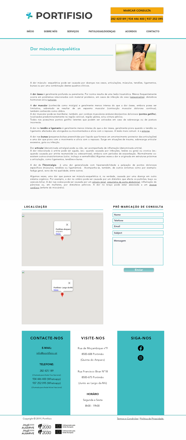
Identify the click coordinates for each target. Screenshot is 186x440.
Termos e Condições (127, 418)
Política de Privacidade (152, 418)
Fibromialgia (48, 165)
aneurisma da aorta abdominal (123, 182)
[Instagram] (140, 358)
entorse (146, 131)
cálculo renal (99, 182)
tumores (52, 99)
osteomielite (137, 97)
